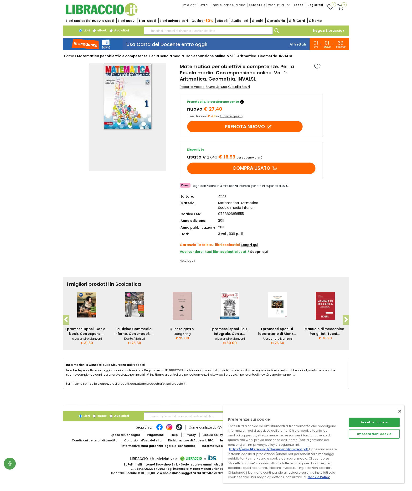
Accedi (299, 5)
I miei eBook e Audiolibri (228, 5)
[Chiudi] (399, 411)
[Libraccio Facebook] (159, 429)
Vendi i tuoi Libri (279, 5)
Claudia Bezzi (239, 86)
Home (69, 56)
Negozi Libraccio (327, 30)
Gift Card (297, 20)
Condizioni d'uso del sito (142, 440)
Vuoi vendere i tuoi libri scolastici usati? (214, 251)
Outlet (202, 20)
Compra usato (251, 168)
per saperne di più (250, 157)
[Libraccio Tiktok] (179, 429)
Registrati (315, 5)
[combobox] (208, 31)
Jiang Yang (182, 334)
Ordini (204, 5)
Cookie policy (212, 435)
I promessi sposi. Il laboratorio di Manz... (277, 331)
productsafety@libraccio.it (165, 384)
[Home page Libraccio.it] (101, 15)
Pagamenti (155, 435)
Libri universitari (174, 20)
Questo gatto (182, 329)
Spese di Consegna (125, 435)
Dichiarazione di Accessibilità (190, 440)
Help (174, 435)
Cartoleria (276, 20)
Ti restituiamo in (214, 116)
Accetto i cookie (374, 422)
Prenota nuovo (245, 126)
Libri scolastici (90, 20)
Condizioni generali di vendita (95, 440)
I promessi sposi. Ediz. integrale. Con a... (229, 331)
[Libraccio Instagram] (169, 429)
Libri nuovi (126, 20)
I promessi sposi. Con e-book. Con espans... (86, 331)
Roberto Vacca (192, 86)
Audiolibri (239, 20)
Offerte (315, 20)
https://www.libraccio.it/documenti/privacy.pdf (269, 449)
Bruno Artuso (216, 86)
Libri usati (147, 20)
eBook (222, 20)
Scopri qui (249, 244)
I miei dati (189, 5)
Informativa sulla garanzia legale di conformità (158, 446)
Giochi (257, 20)
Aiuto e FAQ (257, 5)
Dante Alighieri (134, 339)
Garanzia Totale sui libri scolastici (210, 244)
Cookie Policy (319, 477)
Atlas (222, 196)
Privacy (190, 435)
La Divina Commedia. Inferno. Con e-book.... (134, 331)
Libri (86, 30)
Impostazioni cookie (374, 434)
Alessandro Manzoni (87, 339)
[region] (313, 444)
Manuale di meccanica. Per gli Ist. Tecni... (324, 331)
